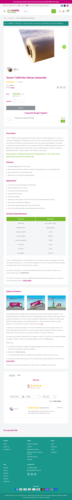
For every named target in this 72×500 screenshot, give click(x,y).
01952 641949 (27, 280)
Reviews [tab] (12, 375)
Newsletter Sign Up (33, 449)
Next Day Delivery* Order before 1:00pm (38, 5)
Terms (5, 470)
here (42, 324)
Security (6, 467)
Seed (52, 444)
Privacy (6, 476)
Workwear (54, 446)
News (7, 5)
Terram (12, 87)
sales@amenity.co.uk (35, 470)
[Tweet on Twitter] (61, 87)
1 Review (20, 82)
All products (11, 18)
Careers (29, 446)
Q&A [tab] (18, 375)
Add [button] (63, 121)
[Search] (53, 11)
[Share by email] (64, 87)
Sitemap (29, 459)
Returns (6, 473)
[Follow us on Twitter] (65, 5)
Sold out (20, 108)
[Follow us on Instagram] (68, 5)
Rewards (22, 5)
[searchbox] (15, 396)
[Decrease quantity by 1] (14, 101)
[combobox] (36, 11)
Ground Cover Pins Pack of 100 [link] (24, 118)
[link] (10, 120)
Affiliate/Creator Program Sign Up (34, 453)
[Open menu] (4, 11)
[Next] (64, 47)
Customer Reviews (32, 444)
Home (5, 18)
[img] (7, 82)
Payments (6, 481)
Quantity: (8, 101)
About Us (14, 5)
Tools (52, 449)
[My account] (63, 11)
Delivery (6, 478)
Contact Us (7, 449)
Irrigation (54, 452)
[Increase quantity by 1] (24, 101)
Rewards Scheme (32, 456)
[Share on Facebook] (58, 87)
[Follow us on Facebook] (62, 5)
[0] (67, 11)
